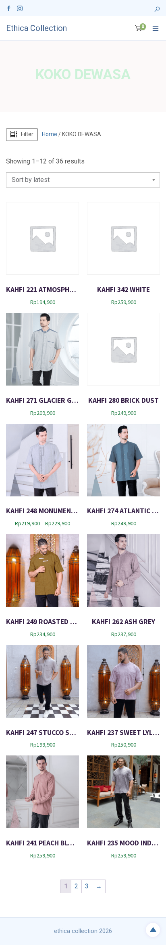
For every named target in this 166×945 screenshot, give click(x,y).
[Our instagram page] (20, 8)
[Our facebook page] (9, 8)
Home (49, 134)
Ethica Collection (36, 28)
